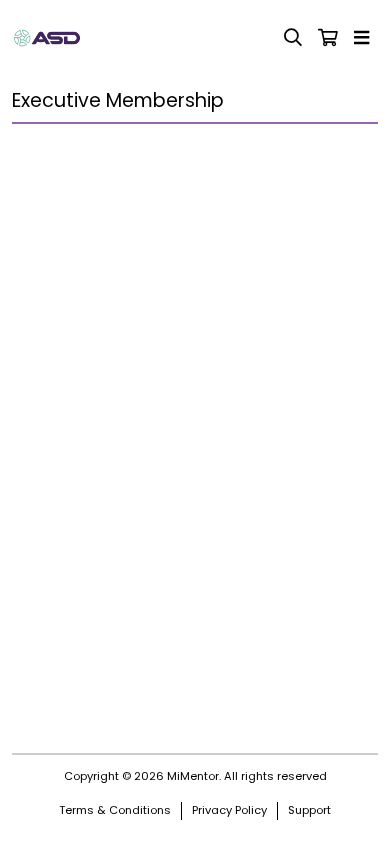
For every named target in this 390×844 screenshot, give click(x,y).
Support (309, 810)
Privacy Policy (229, 810)
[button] (365, 38)
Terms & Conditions (115, 810)
